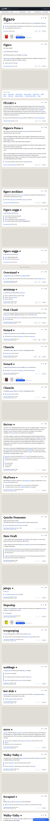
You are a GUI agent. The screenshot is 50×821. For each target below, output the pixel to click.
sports (24, 539)
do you (12, 297)
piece (21, 522)
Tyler (6, 218)
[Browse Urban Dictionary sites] (5, 9)
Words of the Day (5, 12)
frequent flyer (28, 480)
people (42, 694)
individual (10, 333)
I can (6, 594)
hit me (10, 353)
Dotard (4, 339)
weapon (12, 350)
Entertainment (23, 12)
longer (36, 118)
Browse (11, 12)
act (6, 634)
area (9, 670)
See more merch (28, 37)
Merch (45, 31)
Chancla (4, 356)
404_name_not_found (12, 489)
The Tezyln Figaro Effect (30, 96)
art (16, 802)
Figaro (4, 66)
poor (7, 482)
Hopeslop (5, 616)
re (6, 315)
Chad (15, 549)
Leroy (6, 278)
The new (6, 318)
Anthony (6, 456)
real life (19, 610)
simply (18, 699)
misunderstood (41, 118)
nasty (28, 637)
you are (32, 23)
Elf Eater (10, 281)
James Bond (12, 594)
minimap (4, 301)
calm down (32, 336)
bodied (17, 819)
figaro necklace (27, 94)
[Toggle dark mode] (48, 9)
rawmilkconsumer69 (11, 616)
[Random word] (42, 9)
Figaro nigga (11, 94)
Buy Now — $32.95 (20, 37)
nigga (5, 213)
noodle (10, 699)
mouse (39, 26)
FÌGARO (4, 121)
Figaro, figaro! (19, 94)
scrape (19, 680)
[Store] (45, 9)
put (30, 544)
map (5, 292)
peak (37, 522)
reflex (28, 161)
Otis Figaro (10, 96)
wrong (41, 111)
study (4, 450)
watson (8, 597)
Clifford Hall (10, 701)
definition (38, 758)
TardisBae (9, 356)
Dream (9, 453)
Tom (6, 26)
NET (16, 63)
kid (22, 350)
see (30, 634)
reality (35, 315)
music (16, 213)
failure (41, 440)
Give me (6, 525)
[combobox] (26, 9)
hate (9, 549)
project (18, 802)
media (18, 522)
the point (21, 118)
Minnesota (5, 694)
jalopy (4, 597)
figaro (4, 31)
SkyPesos (5, 489)
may (41, 429)
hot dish (4, 701)
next (23, 634)
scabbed (6, 670)
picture (9, 608)
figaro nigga (5, 262)
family (41, 318)
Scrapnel (5, 807)
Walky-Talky (5, 769)
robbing (40, 278)
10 (6, 613)
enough (22, 487)
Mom (6, 680)
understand (7, 276)
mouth (28, 741)
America (26, 131)
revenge (8, 58)
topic (12, 276)
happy (41, 106)
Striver (4, 469)
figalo (39, 96)
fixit (7, 31)
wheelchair (11, 763)
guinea (11, 199)
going (12, 336)
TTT (25, 456)
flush (24, 637)
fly (30, 487)
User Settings (45, 12)
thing (31, 637)
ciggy (22, 741)
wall (20, 28)
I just (6, 161)
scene (26, 153)
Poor (23, 55)
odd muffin (11, 769)
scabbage (5, 683)
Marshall (30, 448)
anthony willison (10, 747)
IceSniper (9, 807)
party (23, 804)
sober (8, 315)
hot (13, 699)
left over (10, 802)
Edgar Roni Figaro (19, 96)
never (34, 110)
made (10, 804)
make (27, 333)
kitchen (6, 742)
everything (21, 292)
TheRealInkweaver (12, 639)
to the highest (23, 276)
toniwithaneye (11, 322)
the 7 (43, 278)
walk (32, 819)
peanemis (15, 525)
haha (34, 766)
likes (10, 213)
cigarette (20, 733)
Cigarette (5, 733)
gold (23, 195)
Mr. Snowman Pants (13, 164)
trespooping (5, 639)
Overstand (5, 281)
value (9, 482)
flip (31, 350)
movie (22, 525)
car (7, 591)
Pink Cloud (5, 322)
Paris (23, 485)
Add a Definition (37, 12)
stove (4, 747)
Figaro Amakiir (9, 66)
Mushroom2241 (13, 528)
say (11, 23)
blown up (22, 336)
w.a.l (10, 224)
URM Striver (9, 469)
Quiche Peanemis (6, 528)
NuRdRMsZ (12, 202)
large (35, 694)
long (17, 333)
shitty (5, 591)
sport (24, 544)
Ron (8, 138)
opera (44, 23)
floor (41, 804)
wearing (15, 199)
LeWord (9, 301)
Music (29, 12)
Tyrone (6, 259)
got (25, 458)
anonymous (9, 339)
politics (30, 452)
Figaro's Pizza (36, 94)
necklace (24, 199)
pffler (9, 560)
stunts (16, 594)
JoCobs (9, 683)
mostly (10, 292)
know (15, 297)
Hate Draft (5, 560)
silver (5, 51)
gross (30, 677)
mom (7, 353)
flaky (23, 670)
